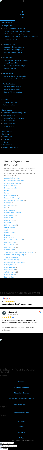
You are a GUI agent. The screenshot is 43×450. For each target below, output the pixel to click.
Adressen (6, 142)
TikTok (21, 438)
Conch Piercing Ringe (11, 63)
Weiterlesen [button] (6, 330)
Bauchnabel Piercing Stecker (14, 47)
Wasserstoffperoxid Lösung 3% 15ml (15, 118)
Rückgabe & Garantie (21, 393)
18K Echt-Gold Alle (10, 39)
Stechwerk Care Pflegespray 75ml (14, 113)
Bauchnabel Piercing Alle (13, 52)
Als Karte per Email (9, 105)
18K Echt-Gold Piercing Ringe (14, 34)
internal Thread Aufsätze (13, 92)
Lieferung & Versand (21, 387)
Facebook (21, 432)
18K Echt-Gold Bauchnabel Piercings (17, 31)
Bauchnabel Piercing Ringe (13, 50)
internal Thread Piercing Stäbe (15, 79)
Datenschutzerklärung (21, 404)
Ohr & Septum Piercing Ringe (14, 66)
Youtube (21, 427)
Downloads (7, 139)
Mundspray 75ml (9, 115)
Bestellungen (7, 137)
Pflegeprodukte (6, 110)
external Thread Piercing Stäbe (15, 76)
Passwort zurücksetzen (11, 147)
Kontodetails (7, 145)
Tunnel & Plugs (6, 131)
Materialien (22, 382)
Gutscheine (5, 99)
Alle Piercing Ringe (10, 68)
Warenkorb (7, 22)
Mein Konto (5, 134)
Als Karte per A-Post (10, 102)
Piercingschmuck (7, 26)
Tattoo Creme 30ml (9, 121)
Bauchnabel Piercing (10, 44)
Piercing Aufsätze (9, 84)
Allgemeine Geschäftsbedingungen (21, 399)
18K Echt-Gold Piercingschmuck (14, 28)
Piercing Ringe (8, 57)
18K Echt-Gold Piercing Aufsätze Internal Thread (21, 37)
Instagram (21, 421)
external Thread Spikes (12, 89)
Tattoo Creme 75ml (9, 123)
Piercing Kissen (8, 126)
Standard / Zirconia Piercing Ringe (16, 60)
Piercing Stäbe (8, 73)
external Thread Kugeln (12, 87)
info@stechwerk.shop (21, 413)
